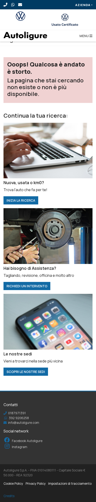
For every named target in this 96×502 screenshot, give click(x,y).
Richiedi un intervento (27, 286)
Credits (8, 496)
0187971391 (16, 413)
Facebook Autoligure (26, 441)
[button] (85, 36)
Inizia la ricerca (21, 200)
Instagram (19, 447)
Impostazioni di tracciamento (70, 483)
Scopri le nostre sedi (26, 371)
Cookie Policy (13, 483)
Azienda (82, 5)
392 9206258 (18, 418)
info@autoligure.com (23, 423)
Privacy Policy (36, 483)
